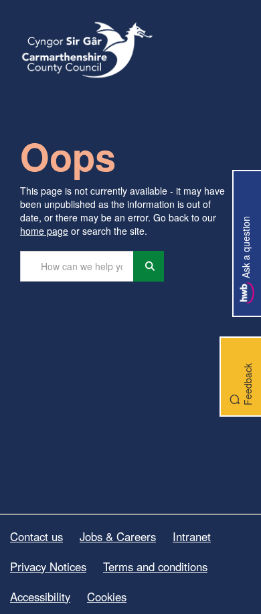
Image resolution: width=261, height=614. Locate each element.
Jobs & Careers (118, 536)
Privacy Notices (48, 566)
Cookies (106, 597)
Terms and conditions (155, 566)
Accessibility (40, 597)
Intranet (192, 536)
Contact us (36, 536)
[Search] (148, 266)
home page (44, 230)
